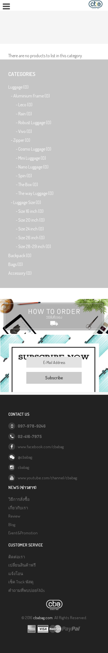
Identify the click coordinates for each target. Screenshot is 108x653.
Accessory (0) (20, 273)
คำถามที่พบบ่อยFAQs (26, 590)
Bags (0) (15, 264)
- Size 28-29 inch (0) (29, 246)
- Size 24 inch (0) (26, 229)
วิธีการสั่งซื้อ (19, 499)
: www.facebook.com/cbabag (39, 446)
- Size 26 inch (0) (26, 237)
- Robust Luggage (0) (29, 122)
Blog (11, 524)
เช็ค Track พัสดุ (21, 581)
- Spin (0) (20, 175)
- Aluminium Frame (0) (29, 96)
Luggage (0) (18, 87)
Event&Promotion (23, 532)
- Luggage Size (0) (24, 202)
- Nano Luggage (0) (28, 167)
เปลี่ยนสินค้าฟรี (22, 565)
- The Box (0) (23, 184)
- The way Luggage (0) (30, 193)
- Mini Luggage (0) (27, 158)
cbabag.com (43, 617)
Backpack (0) (19, 255)
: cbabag (22, 467)
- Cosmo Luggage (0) (29, 149)
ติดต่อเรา (16, 556)
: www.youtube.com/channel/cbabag (46, 477)
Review (14, 516)
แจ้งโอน (15, 573)
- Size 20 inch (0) (26, 220)
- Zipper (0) (19, 140)
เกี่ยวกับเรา (18, 507)
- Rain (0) (20, 113)
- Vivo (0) (20, 131)
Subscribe (54, 377)
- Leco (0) (20, 104)
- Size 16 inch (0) (25, 211)
